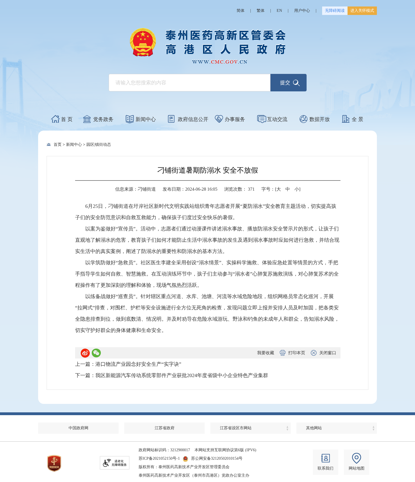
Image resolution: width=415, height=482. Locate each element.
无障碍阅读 (335, 10)
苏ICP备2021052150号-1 (159, 458)
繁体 (261, 10)
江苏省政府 (164, 428)
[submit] (288, 82)
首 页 (67, 119)
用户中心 (302, 10)
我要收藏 (265, 353)
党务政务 (103, 119)
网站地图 (356, 468)
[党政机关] (54, 463)
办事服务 (235, 119)
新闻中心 (146, 119)
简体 (240, 10)
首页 (58, 144)
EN (279, 10)
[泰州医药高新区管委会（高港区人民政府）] (207, 46)
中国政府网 (78, 428)
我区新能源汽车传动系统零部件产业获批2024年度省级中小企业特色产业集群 (181, 375)
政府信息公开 (193, 119)
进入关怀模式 (362, 10)
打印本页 (296, 353)
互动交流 (277, 119)
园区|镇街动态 (98, 144)
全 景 (357, 119)
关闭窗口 (327, 353)
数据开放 (319, 119)
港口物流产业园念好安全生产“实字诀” (138, 364)
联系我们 (325, 468)
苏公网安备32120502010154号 (217, 458)
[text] (189, 82)
